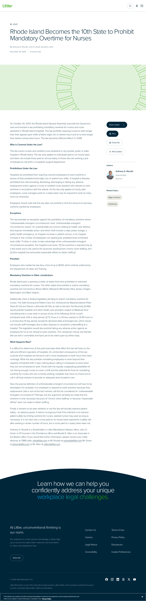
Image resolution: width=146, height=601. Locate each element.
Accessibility (91, 551)
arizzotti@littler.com (72, 440)
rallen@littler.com (52, 444)
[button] (106, 579)
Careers (89, 537)
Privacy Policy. (46, 599)
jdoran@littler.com (21, 444)
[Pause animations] (137, 5)
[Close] (142, 596)
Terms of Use (117, 530)
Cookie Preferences (120, 551)
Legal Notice (91, 544)
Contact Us (90, 530)
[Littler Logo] (8, 5)
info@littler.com (40, 440)
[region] (73, 597)
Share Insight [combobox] (114, 125)
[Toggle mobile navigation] (142, 6)
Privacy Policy (118, 537)
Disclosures (117, 544)
